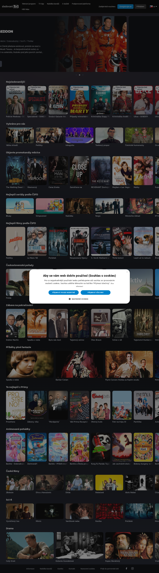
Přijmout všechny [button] (95, 292)
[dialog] (79, 286)
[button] (79, 298)
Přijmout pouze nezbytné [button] (63, 292)
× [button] (127, 272)
